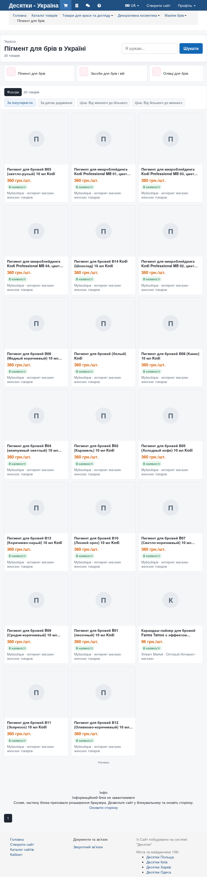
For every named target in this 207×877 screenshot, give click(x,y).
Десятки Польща (160, 856)
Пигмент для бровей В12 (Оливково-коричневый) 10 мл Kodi (101, 724)
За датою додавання (56, 102)
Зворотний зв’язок (88, 846)
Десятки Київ (156, 861)
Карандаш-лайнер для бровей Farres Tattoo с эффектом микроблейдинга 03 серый (168, 632)
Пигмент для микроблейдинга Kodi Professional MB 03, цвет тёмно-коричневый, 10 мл (168, 171)
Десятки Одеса (158, 871)
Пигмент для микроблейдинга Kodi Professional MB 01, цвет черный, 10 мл (100, 171)
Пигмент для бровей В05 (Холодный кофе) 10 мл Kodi (167, 448)
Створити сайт (158, 5)
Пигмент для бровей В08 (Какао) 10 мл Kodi (170, 356)
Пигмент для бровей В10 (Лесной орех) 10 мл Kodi (96, 540)
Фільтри (13, 92)
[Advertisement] (103, 776)
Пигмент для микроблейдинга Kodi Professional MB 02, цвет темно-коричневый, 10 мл (168, 263)
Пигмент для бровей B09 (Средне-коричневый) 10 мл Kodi (32, 632)
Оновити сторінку (103, 807)
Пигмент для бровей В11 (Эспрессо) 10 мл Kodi (29, 724)
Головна (17, 839)
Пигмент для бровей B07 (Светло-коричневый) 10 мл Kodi (166, 540)
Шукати (191, 48)
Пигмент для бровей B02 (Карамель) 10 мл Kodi (96, 448)
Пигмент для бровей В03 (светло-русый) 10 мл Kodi (31, 171)
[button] (132, 5)
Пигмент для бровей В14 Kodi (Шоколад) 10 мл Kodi (100, 263)
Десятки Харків (158, 866)
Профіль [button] (185, 5)
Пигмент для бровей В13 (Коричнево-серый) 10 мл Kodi (34, 540)
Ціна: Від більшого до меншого (158, 102)
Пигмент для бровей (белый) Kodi (100, 356)
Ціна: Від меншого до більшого (103, 102)
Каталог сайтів (22, 849)
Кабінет (16, 854)
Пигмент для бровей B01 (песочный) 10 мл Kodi (96, 632)
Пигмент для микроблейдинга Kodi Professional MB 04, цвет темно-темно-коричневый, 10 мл (36, 263)
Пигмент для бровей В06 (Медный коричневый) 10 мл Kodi (32, 356)
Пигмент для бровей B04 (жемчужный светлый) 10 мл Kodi (32, 448)
